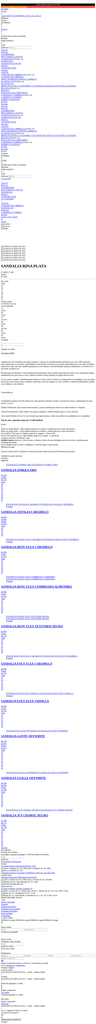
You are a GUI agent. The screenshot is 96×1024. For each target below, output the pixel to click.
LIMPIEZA (32, 79)
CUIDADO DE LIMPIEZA (12, 75)
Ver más (4, 848)
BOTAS (4, 52)
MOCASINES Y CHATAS (12, 57)
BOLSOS (5, 88)
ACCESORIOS (17, 16)
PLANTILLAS (7, 81)
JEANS (4, 102)
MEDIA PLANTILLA (10, 86)
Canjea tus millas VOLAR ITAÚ (14, 7)
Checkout (5, 1004)
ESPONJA (23, 79)
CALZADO (6, 16)
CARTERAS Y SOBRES (11, 95)
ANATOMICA (26, 86)
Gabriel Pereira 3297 (27, 866)
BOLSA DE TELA (9, 93)
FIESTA (4, 66)
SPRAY (4, 79)
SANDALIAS (7, 59)
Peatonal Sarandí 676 (28, 877)
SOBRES (5, 99)
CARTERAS (14, 99)
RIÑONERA (22, 93)
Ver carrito (5, 992)
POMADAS (13, 79)
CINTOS (4, 72)
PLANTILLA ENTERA (66, 86)
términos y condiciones (16, 965)
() (4, 31)
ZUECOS (17, 63)
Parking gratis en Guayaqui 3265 (42, 873)
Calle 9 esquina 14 (25, 889)
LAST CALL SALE (32, 16)
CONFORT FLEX (8, 68)
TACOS (4, 50)
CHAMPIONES (7, 54)
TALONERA (38, 86)
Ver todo (4, 70)
